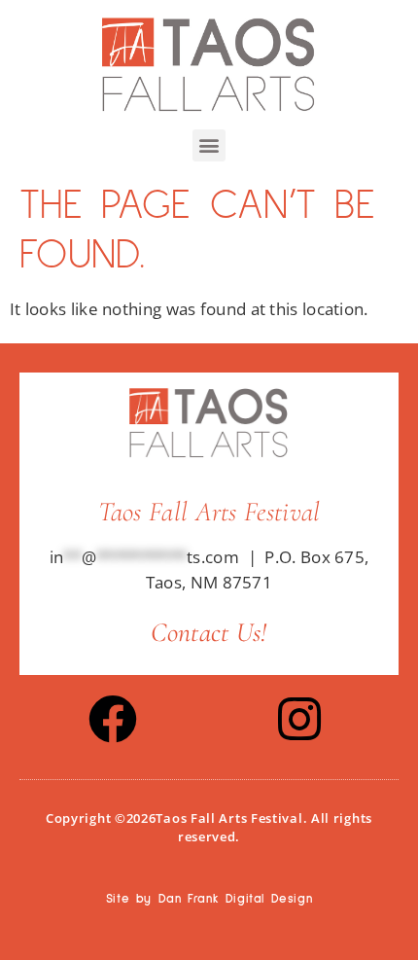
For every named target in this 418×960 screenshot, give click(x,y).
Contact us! (208, 632)
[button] (208, 145)
